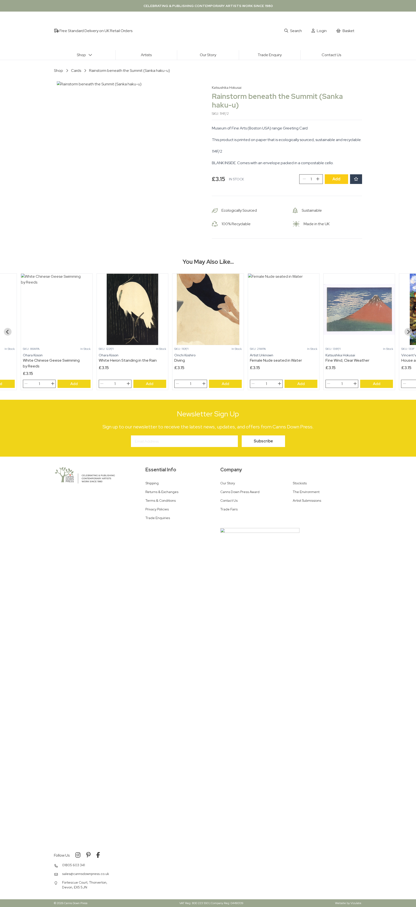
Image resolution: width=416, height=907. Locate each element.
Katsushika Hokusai (226, 87)
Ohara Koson (33, 355)
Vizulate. (356, 903)
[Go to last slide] (8, 332)
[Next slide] (408, 332)
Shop (58, 70)
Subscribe (263, 441)
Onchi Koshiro (184, 355)
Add (336, 179)
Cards (76, 70)
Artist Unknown (261, 355)
